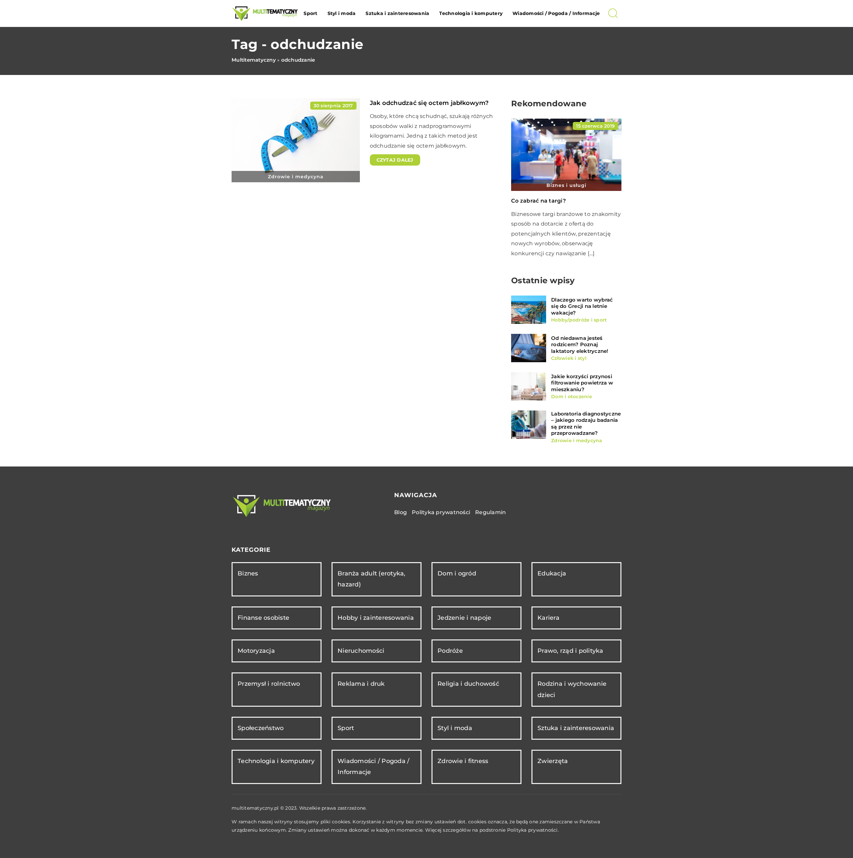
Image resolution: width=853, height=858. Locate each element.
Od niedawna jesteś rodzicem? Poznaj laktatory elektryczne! (579, 344)
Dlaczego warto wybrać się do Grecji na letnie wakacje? (582, 306)
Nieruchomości (361, 650)
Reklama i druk (361, 683)
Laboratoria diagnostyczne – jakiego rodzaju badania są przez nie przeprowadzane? (586, 423)
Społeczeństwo (261, 728)
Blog (400, 512)
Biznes (248, 573)
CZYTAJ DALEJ (395, 160)
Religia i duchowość (468, 683)
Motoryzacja (256, 650)
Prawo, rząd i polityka (570, 650)
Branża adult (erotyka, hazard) (372, 579)
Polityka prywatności (441, 512)
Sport (310, 13)
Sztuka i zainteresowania (397, 13)
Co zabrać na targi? (538, 201)
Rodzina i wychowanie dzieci (571, 689)
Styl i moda (342, 13)
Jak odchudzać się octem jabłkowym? (429, 103)
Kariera (548, 617)
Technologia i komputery (470, 13)
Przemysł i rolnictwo (269, 683)
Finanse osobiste (263, 617)
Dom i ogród (456, 573)
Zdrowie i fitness (462, 761)
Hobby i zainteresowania (376, 617)
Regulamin (490, 512)
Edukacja (551, 573)
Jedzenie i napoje (464, 617)
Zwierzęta (552, 761)
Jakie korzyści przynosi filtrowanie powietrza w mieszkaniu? (582, 383)
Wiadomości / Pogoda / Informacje (556, 13)
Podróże (450, 650)
